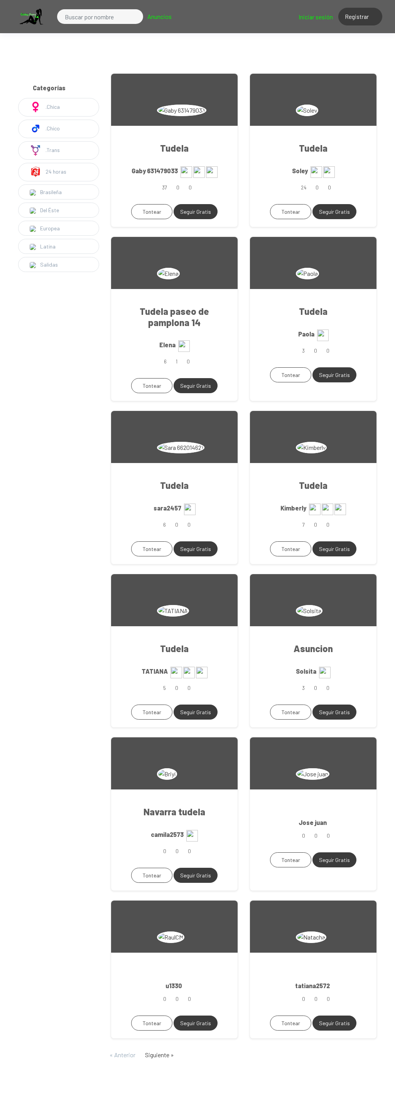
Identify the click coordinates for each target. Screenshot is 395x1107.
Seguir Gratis (195, 211)
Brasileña (50, 192)
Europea (49, 228)
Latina (47, 246)
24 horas (55, 171)
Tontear (152, 211)
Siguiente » (159, 1054)
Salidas (48, 264)
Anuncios (159, 16)
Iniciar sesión (316, 16)
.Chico (52, 128)
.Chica (52, 106)
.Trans (52, 150)
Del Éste (49, 210)
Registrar (357, 16)
